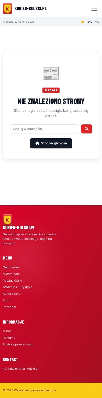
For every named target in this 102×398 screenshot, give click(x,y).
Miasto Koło (11, 274)
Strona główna (54, 143)
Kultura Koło (11, 293)
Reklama (9, 337)
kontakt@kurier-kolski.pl (20, 368)
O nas (7, 331)
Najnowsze (11, 267)
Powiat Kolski (12, 280)
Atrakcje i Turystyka (17, 287)
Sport (7, 300)
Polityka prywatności (18, 344)
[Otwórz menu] (94, 9)
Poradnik (9, 307)
